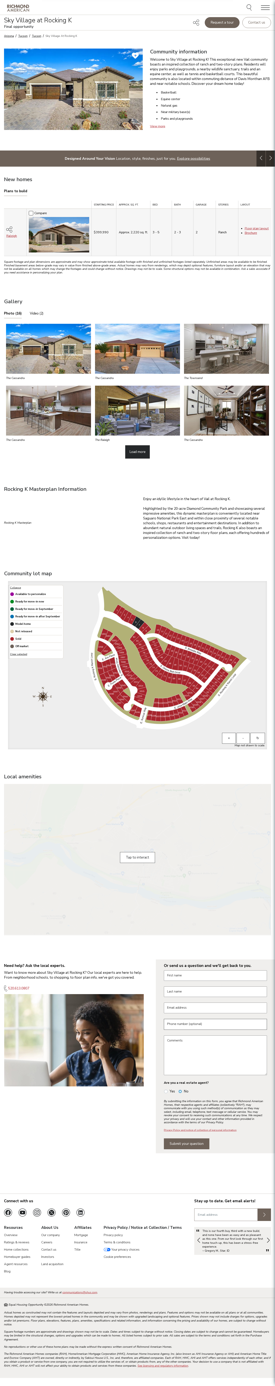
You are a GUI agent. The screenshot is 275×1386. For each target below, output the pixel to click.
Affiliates (83, 1227)
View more (157, 126)
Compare (40, 213)
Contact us (256, 22)
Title (77, 1249)
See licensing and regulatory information (163, 1366)
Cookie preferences (117, 1257)
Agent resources (16, 1264)
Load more (137, 452)
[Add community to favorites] (135, 56)
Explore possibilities (193, 158)
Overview (11, 1235)
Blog (7, 1271)
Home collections (16, 1249)
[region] (137, 229)
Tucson (23, 36)
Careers (46, 1242)
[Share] (196, 23)
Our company (50, 1235)
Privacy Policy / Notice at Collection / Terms (143, 1227)
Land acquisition (52, 1264)
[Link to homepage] (18, 8)
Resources (13, 1227)
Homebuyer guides (17, 1257)
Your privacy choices (125, 1249)
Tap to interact (137, 857)
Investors (47, 1257)
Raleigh (11, 236)
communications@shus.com (79, 1292)
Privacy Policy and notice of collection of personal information (200, 1130)
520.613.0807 (18, 988)
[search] (250, 8)
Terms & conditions (117, 1242)
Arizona (9, 36)
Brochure (251, 233)
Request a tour (222, 22)
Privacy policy (113, 1235)
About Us (49, 1227)
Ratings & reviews (16, 1242)
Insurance (80, 1242)
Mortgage (81, 1235)
